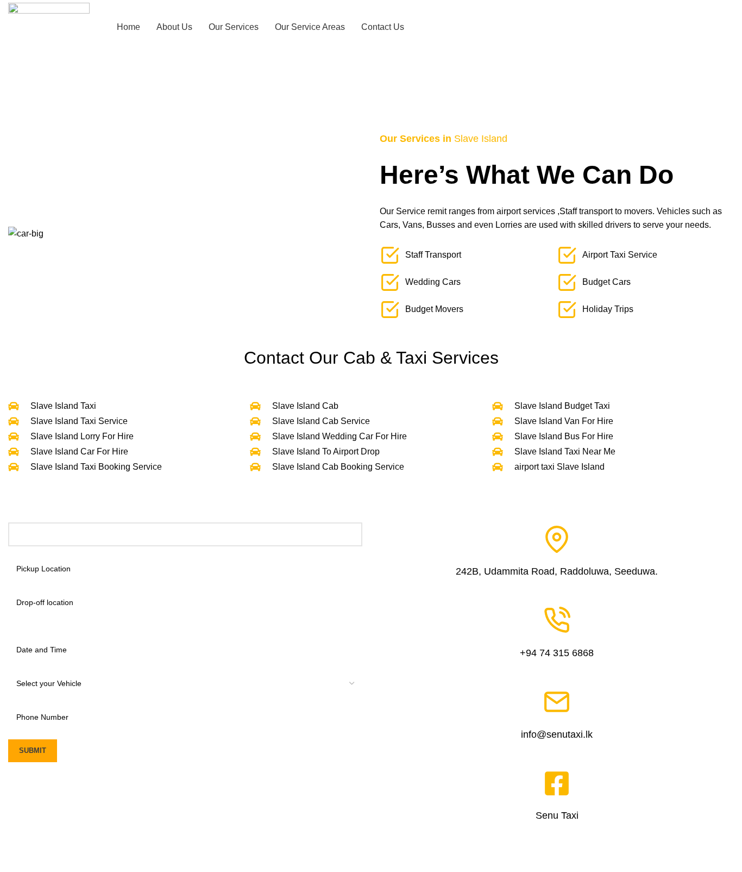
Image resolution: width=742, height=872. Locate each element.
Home (17, 112)
